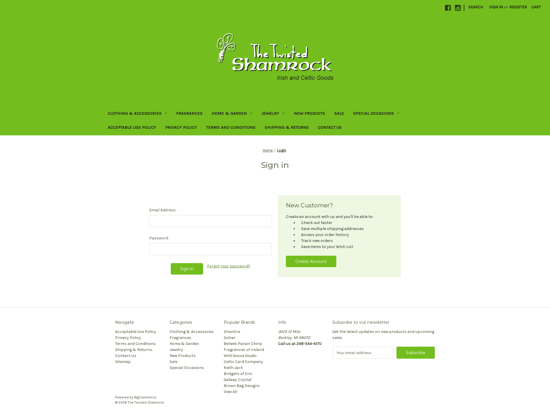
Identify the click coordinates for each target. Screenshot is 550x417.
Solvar (229, 337)
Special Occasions (373, 113)
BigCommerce (145, 397)
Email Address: (162, 210)
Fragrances (189, 113)
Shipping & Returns (287, 127)
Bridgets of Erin (238, 373)
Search (475, 7)
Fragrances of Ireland (244, 349)
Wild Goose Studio (240, 355)
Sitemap (123, 361)
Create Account (311, 261)
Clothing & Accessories (135, 113)
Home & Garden (229, 113)
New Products (309, 113)
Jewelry (270, 113)
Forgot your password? (228, 266)
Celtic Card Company (243, 361)
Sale (339, 113)
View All (230, 391)
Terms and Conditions (231, 127)
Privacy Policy (181, 127)
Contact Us (330, 127)
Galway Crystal (238, 379)
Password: (159, 238)
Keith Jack (233, 367)
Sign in (496, 7)
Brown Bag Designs (242, 385)
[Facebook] (448, 8)
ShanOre (232, 331)
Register (518, 7)
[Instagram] (458, 8)
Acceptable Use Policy (132, 127)
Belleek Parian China (243, 343)
